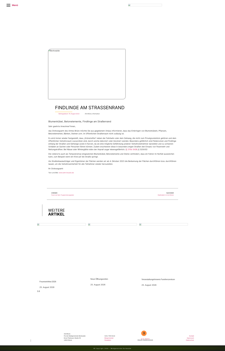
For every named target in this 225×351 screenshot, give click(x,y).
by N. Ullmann (145, 339)
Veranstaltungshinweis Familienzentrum (158, 279)
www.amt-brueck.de (66, 173)
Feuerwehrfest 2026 (47, 282)
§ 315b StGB (131, 149)
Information (96, 114)
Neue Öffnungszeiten (99, 279)
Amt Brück (88, 114)
